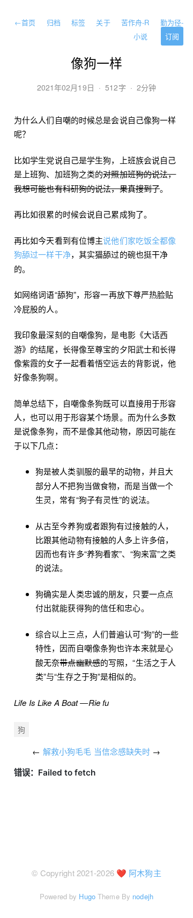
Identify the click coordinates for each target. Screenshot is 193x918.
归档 (54, 22)
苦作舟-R (135, 22)
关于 (103, 22)
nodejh (142, 896)
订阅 (172, 36)
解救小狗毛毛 (67, 751)
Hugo (87, 896)
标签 (78, 22)
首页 (24, 22)
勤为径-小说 (158, 29)
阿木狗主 (145, 872)
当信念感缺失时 (122, 751)
